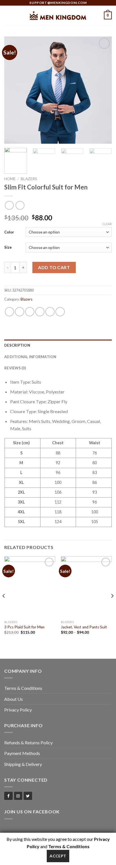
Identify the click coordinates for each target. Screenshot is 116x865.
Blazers (29, 179)
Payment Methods (22, 753)
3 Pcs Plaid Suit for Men (24, 627)
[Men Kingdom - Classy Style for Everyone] (58, 15)
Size (8, 247)
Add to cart (54, 267)
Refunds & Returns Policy (28, 742)
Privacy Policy (18, 709)
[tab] (58, 345)
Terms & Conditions (23, 688)
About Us (13, 699)
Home (9, 179)
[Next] (102, 90)
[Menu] (7, 15)
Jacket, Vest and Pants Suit (84, 627)
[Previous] (13, 90)
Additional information (30, 356)
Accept (58, 855)
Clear (107, 224)
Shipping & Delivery (23, 764)
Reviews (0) (15, 368)
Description (17, 345)
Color (9, 232)
